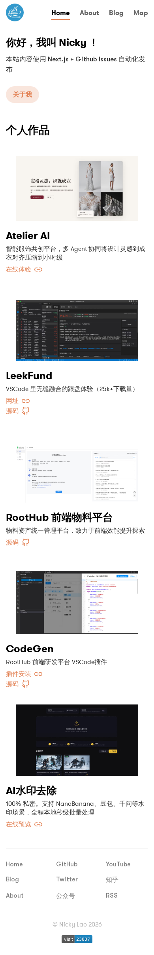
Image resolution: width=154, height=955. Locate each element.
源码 (12, 411)
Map (140, 12)
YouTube (118, 864)
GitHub (66, 864)
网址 (12, 401)
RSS (112, 895)
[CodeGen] (77, 598)
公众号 (65, 896)
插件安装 (18, 674)
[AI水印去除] (77, 740)
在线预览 (18, 824)
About (89, 12)
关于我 (22, 94)
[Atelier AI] (77, 185)
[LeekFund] (77, 325)
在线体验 (18, 269)
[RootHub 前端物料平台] (77, 467)
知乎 (112, 879)
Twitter (67, 879)
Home (60, 12)
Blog (116, 12)
